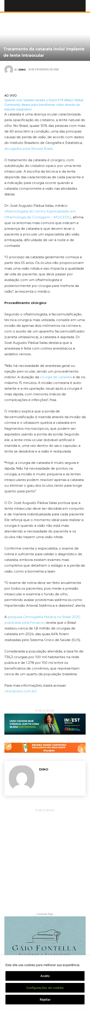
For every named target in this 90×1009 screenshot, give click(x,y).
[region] (45, 982)
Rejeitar (45, 999)
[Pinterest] (50, 82)
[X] (40, 82)
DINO (22, 69)
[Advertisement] (45, 858)
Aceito (45, 976)
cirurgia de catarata (55, 377)
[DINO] (9, 69)
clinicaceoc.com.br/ (20, 691)
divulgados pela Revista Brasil (28, 149)
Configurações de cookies (45, 988)
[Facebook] (30, 82)
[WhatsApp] (60, 82)
